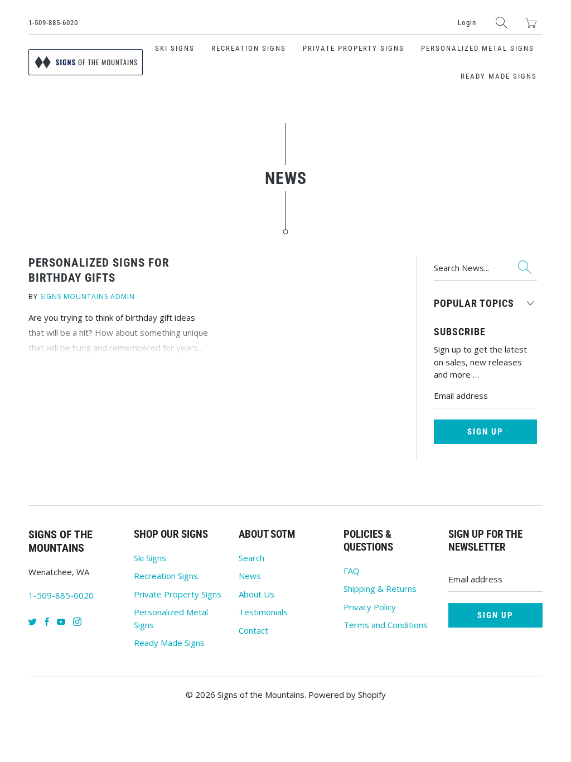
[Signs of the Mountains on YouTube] (61, 622)
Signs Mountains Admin (87, 296)
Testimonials (263, 612)
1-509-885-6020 (53, 22)
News (250, 575)
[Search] (502, 22)
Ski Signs (175, 48)
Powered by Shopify (347, 694)
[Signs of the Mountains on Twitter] (32, 622)
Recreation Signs (248, 48)
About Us (256, 594)
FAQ (351, 570)
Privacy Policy (369, 607)
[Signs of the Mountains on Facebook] (47, 622)
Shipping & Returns (380, 588)
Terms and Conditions (385, 624)
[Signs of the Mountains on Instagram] (77, 622)
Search (251, 557)
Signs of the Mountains (260, 694)
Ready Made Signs (499, 76)
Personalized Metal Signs (477, 48)
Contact (253, 630)
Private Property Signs (353, 48)
